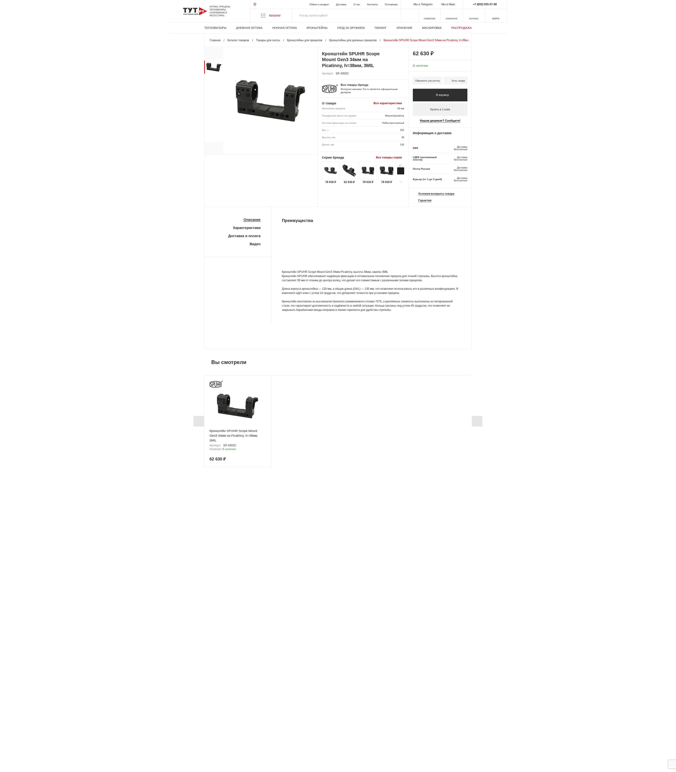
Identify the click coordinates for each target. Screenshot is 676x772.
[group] (213, 67)
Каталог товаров (238, 40)
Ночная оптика (284, 27)
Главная (215, 40)
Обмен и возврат (319, 4)
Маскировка (432, 27)
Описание (252, 220)
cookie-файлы (51, 750)
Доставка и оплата (244, 236)
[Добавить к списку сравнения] (394, 73)
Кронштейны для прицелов (304, 40)
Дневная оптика (249, 27)
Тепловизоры (215, 27)
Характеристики (247, 228)
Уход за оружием (351, 27)
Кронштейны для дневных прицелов (353, 40)
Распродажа (461, 27)
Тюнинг (380, 27)
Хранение (404, 27)
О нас (356, 4)
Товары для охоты (268, 40)
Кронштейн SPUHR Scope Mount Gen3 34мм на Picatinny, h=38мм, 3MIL (233, 435)
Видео (255, 244)
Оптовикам (391, 4)
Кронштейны (317, 27)
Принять (53, 765)
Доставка (341, 4)
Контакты (372, 4)
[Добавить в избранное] (401, 73)
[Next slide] (400, 170)
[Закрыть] (67, 752)
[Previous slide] (198, 421)
